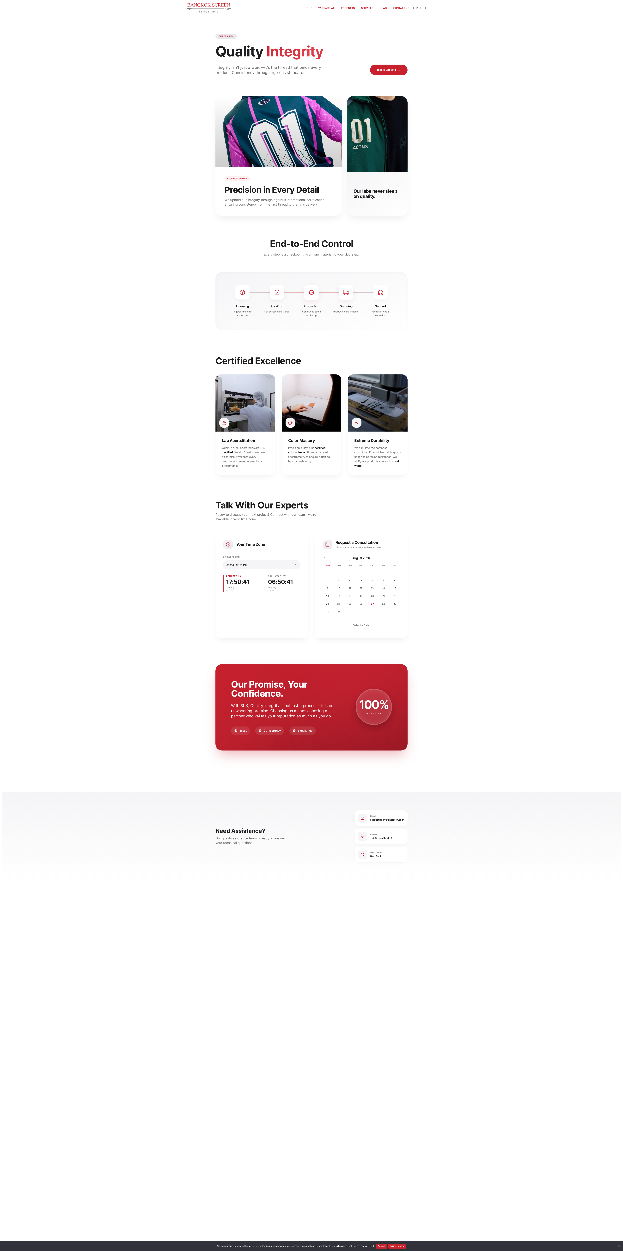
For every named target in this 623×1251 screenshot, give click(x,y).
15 (395, 588)
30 (327, 611)
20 (372, 596)
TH (421, 8)
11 (350, 588)
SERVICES (367, 8)
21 (383, 596)
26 (361, 603)
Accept (381, 1246)
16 (327, 596)
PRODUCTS (348, 8)
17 (338, 596)
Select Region (231, 557)
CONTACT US (401, 8)
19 (361, 596)
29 (394, 603)
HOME (308, 8)
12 (361, 588)
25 (350, 603)
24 (338, 603)
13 (372, 588)
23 (327, 603)
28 (383, 603)
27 (372, 603)
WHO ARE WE (326, 8)
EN (426, 8)
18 (350, 596)
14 (383, 588)
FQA (415, 8)
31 (338, 611)
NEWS (383, 8)
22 (395, 596)
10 (338, 588)
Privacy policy (397, 1246)
